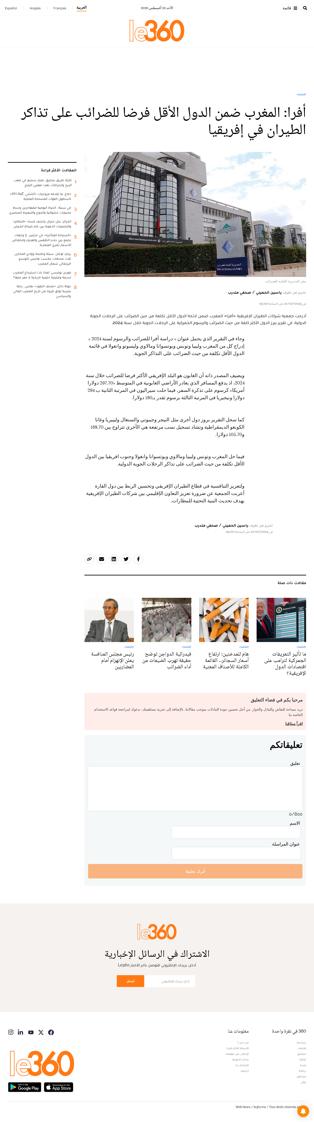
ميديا (303, 1065)
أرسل (130, 981)
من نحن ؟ (243, 1042)
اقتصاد (301, 94)
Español (11, 8)
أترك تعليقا (195, 871)
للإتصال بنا (242, 1065)
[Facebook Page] (51, 1032)
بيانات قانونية (240, 1059)
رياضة (302, 1070)
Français (59, 8)
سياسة (301, 1042)
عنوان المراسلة (286, 844)
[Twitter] (41, 1032)
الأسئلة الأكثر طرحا (237, 1048)
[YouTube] (31, 1032)
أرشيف (244, 1070)
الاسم (295, 823)
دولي (303, 1082)
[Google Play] (24, 1086)
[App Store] (58, 1086)
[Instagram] (11, 1031)
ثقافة (303, 1059)
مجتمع (302, 1053)
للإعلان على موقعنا (237, 1053)
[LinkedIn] (21, 1032)
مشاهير (301, 1076)
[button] (303, 1111)
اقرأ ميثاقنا (294, 723)
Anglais (35, 8)
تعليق (295, 763)
